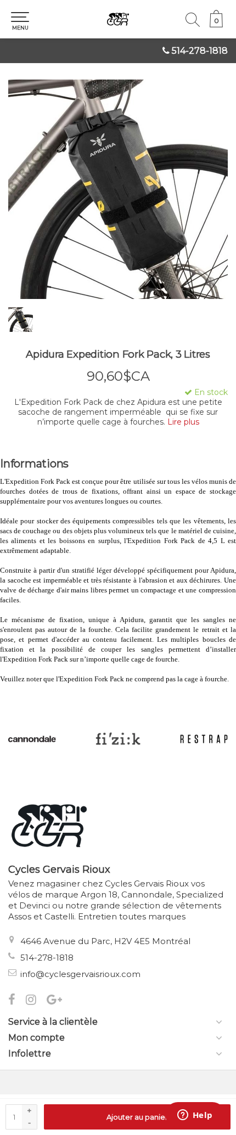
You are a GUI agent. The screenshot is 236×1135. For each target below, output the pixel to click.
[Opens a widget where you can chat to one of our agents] (195, 1116)
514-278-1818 (200, 51)
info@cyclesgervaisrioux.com (80, 974)
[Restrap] (122, 738)
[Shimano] (208, 738)
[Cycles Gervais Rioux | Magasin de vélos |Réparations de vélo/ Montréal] (118, 19)
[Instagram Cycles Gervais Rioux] (36, 1001)
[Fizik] (36, 738)
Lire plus (183, 422)
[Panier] (216, 25)
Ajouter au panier (137, 1117)
